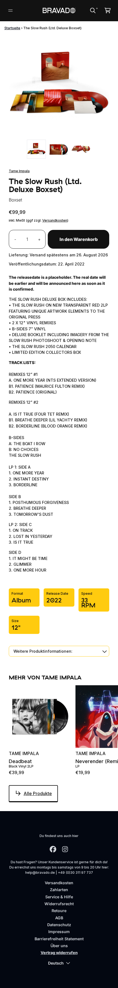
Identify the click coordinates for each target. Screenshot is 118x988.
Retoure (59, 910)
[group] (36, 149)
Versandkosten (54, 220)
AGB (59, 917)
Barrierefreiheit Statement (59, 938)
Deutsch (56, 963)
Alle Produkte (38, 793)
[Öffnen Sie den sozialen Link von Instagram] (65, 849)
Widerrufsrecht (59, 903)
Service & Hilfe (59, 896)
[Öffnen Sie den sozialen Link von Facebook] (53, 849)
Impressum (59, 931)
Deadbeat (20, 761)
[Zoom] (59, 85)
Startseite (12, 28)
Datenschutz (59, 924)
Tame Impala (19, 171)
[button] (59, 651)
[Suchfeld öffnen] (92, 10)
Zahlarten (59, 889)
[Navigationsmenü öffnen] (10, 10)
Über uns (59, 945)
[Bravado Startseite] (59, 10)
